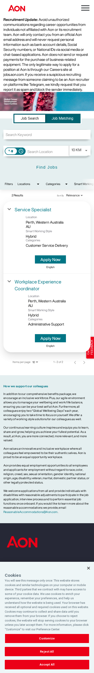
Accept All (47, 664)
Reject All (47, 651)
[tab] (30, 118)
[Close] (89, 568)
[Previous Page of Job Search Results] (75, 362)
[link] (47, 237)
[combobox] (47, 134)
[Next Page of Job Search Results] (84, 362)
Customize (47, 638)
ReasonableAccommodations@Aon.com (30, 512)
